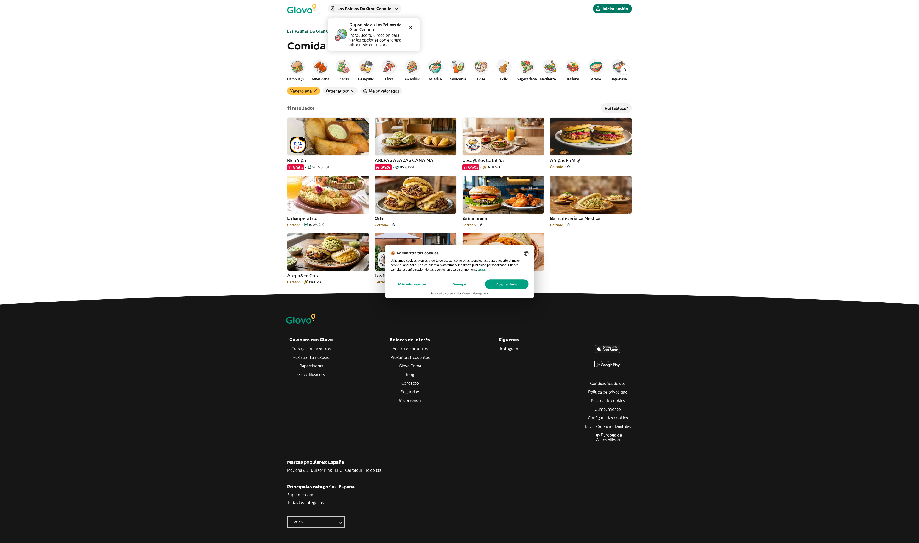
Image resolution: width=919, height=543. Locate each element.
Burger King (321, 470)
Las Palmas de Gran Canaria (314, 31)
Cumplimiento (608, 409)
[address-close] (410, 27)
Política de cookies (608, 400)
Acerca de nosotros (410, 348)
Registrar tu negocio (311, 357)
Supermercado (300, 494)
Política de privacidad (608, 391)
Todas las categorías (305, 502)
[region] (459, 69)
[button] (297, 69)
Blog (410, 374)
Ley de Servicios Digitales (608, 426)
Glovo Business (311, 374)
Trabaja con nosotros (311, 348)
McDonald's (297, 470)
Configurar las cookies (608, 417)
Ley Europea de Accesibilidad (608, 437)
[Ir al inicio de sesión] (301, 8)
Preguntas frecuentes (410, 357)
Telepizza (373, 470)
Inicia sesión (410, 400)
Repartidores (311, 365)
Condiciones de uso (608, 383)
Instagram (509, 348)
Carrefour (353, 470)
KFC (338, 470)
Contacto (410, 383)
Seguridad (410, 391)
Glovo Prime (410, 365)
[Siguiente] (625, 70)
